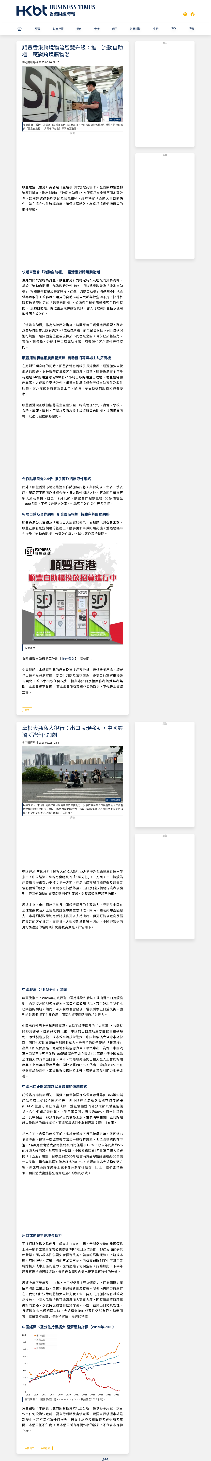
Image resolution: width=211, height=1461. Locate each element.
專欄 (192, 29)
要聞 (37, 29)
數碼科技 (135, 29)
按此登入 (68, 658)
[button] (42, 28)
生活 (156, 29)
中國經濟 (45, 1448)
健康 (97, 29)
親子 (114, 29)
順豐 (27, 709)
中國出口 (29, 1448)
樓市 (79, 29)
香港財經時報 (62, 14)
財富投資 (58, 29)
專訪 (174, 29)
